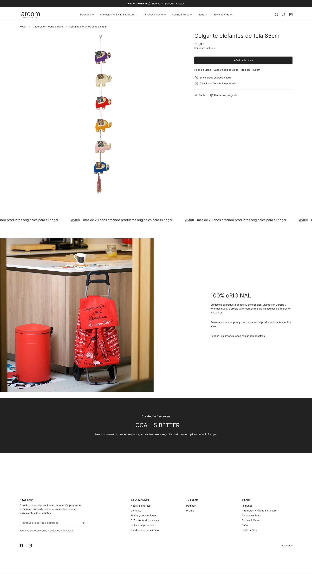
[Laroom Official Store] (30, 15)
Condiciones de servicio (145, 530)
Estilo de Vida (249, 530)
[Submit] (83, 522)
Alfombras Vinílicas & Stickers (259, 510)
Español (285, 545)
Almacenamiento (251, 515)
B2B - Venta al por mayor (145, 520)
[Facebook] (21, 545)
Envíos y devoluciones (143, 515)
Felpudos (247, 505)
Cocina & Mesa (250, 520)
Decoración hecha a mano (48, 26)
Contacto (136, 510)
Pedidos (191, 505)
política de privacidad (143, 525)
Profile (190, 510)
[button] (87, 14)
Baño (245, 525)
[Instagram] (30, 545)
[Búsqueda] (276, 14)
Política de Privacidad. (61, 530)
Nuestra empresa (140, 505)
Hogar (23, 26)
